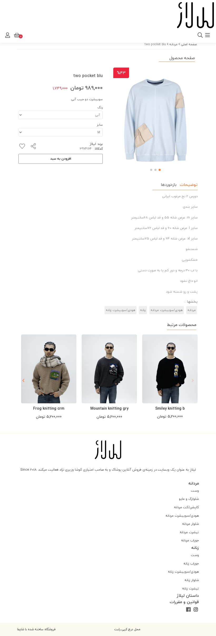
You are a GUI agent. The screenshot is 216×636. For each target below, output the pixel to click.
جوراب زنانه (191, 563)
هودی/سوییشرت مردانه (167, 310)
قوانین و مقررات (184, 602)
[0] (16, 35)
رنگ (100, 107)
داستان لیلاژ (188, 595)
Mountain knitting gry (109, 408)
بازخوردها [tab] (168, 184)
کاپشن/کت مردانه (186, 507)
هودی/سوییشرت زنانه (120, 310)
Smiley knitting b (170, 408)
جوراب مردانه (190, 540)
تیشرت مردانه (189, 532)
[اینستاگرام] (196, 610)
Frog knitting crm (48, 408)
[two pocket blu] (108, 449)
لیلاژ (93, 144)
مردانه (173, 44)
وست (195, 490)
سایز (100, 125)
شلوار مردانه (190, 524)
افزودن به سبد (60, 158)
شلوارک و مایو (189, 499)
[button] (23, 380)
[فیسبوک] (188, 610)
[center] (139, 35)
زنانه (143, 310)
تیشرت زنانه (190, 588)
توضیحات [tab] (189, 184)
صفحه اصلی (189, 44)
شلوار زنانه (191, 580)
